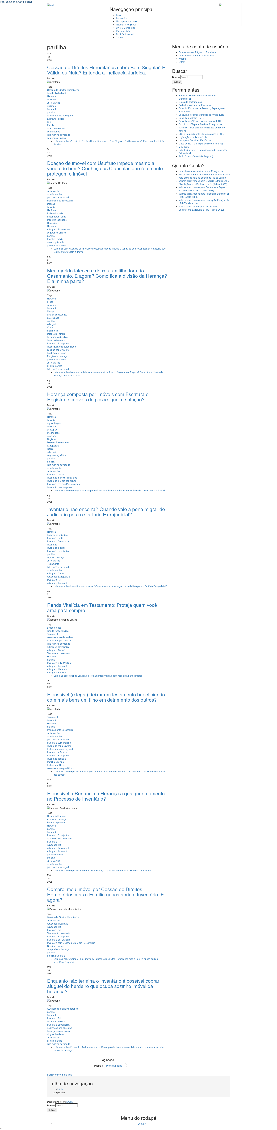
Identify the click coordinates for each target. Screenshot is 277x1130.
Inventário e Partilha (57, 752)
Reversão (52, 223)
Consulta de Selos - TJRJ (191, 117)
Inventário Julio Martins (59, 662)
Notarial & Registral (126, 24)
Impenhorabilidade (56, 216)
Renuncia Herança (56, 816)
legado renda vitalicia (58, 630)
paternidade (53, 317)
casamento (52, 305)
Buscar (176, 77)
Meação (51, 311)
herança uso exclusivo (58, 1031)
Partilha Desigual (55, 761)
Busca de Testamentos (190, 101)
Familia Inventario (56, 955)
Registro (51, 439)
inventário (52, 109)
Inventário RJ (54, 579)
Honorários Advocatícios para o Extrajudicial (201, 171)
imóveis (51, 207)
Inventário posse (55, 474)
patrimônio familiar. (56, 245)
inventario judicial (56, 547)
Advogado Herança (57, 669)
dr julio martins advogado (60, 115)
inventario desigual (56, 758)
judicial (50, 448)
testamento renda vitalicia (60, 637)
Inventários (121, 18)
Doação (51, 203)
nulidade (51, 105)
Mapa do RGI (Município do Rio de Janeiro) (201, 143)
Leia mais (109, 490)
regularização (54, 423)
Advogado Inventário (57, 583)
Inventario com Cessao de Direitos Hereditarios (71, 942)
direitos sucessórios (57, 314)
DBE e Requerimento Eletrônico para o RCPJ (201, 133)
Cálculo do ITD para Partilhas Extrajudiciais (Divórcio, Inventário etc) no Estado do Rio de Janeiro (202, 127)
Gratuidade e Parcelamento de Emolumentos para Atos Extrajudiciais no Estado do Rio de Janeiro (204, 176)
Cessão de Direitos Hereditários (63, 89)
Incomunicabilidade (57, 219)
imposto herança (55, 557)
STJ (49, 121)
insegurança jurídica (57, 337)
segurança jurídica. (57, 137)
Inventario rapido (55, 538)
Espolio (51, 125)
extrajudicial (53, 445)
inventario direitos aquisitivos (61, 480)
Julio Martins (53, 102)
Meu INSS (184, 146)
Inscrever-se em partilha (59, 1074)
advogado (52, 324)
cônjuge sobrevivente (58, 349)
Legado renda (54, 627)
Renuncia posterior (56, 822)
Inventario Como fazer (58, 541)
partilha (51, 112)
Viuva (50, 327)
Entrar (182, 61)
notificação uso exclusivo (59, 1027)
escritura (51, 436)
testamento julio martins (59, 640)
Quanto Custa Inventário (59, 838)
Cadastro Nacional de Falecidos (195, 105)
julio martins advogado (58, 134)
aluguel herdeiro (55, 1034)
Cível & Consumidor (126, 27)
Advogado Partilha (56, 672)
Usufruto (51, 210)
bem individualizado (57, 93)
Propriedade (53, 432)
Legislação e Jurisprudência (193, 137)
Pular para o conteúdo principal (16, 1)
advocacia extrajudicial (58, 646)
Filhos (50, 301)
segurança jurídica (56, 232)
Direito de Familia (56, 333)
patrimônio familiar (56, 359)
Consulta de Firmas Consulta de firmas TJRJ (201, 114)
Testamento (53, 563)
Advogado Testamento (58, 848)
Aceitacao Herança (56, 819)
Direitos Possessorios (58, 442)
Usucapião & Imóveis (126, 21)
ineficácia (52, 99)
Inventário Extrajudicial (58, 343)
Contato (120, 37)
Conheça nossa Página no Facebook (197, 52)
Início (119, 14)
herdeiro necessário (57, 353)
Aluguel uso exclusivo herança (62, 1008)
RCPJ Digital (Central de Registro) (196, 156)
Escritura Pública (55, 118)
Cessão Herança (55, 946)
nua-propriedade (55, 242)
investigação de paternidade (61, 346)
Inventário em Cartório (58, 939)
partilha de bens (55, 854)
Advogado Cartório (56, 573)
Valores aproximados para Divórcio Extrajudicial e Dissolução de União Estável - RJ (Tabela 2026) (204, 182)
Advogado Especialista (58, 229)
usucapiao (52, 429)
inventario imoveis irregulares (62, 477)
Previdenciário (123, 31)
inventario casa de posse (59, 487)
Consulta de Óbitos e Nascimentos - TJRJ (200, 121)
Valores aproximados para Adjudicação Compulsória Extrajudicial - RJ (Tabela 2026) (201, 208)
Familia (51, 461)
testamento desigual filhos (60, 768)
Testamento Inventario (58, 653)
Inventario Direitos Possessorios (63, 484)
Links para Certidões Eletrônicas (195, 140)
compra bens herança (58, 949)
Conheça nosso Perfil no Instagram (196, 55)
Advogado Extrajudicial (58, 576)
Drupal (69, 1101)
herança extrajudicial (57, 534)
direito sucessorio (56, 128)
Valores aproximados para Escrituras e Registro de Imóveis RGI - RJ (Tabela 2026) (203, 189)
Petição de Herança (57, 356)
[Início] (51, 4)
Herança (51, 96)
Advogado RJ (54, 844)
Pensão (51, 857)
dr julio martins (54, 194)
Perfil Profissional (125, 34)
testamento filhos (55, 765)
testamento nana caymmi (60, 749)
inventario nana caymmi (59, 745)
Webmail (183, 58)
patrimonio (52, 330)
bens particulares (56, 340)
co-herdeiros (53, 131)
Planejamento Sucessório (60, 200)
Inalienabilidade (55, 213)
